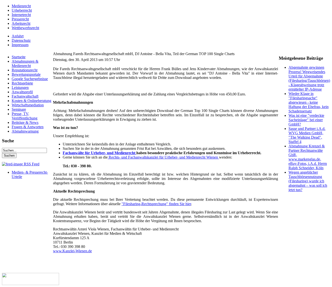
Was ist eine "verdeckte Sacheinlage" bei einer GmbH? (306, 119)
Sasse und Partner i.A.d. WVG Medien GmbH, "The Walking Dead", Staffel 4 (306, 135)
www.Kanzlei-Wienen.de (72, 251)
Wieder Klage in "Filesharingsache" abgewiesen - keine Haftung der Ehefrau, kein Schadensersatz (308, 102)
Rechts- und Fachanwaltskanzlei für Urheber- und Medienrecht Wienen (163, 157)
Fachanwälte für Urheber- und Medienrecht (99, 153)
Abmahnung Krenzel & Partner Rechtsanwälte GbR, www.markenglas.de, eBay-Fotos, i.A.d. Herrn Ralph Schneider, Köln (307, 157)
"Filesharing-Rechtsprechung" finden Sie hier (156, 204)
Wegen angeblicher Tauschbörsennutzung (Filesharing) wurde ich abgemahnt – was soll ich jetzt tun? (307, 181)
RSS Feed (31, 164)
